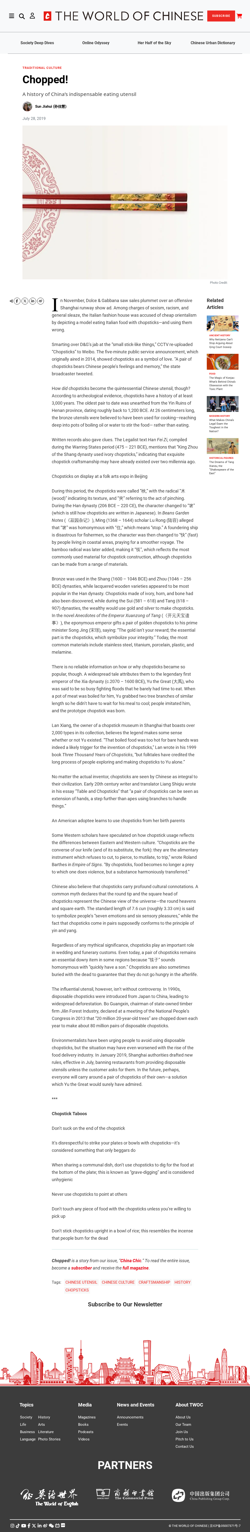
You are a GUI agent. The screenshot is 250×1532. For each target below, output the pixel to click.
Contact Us (185, 1446)
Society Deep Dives (37, 43)
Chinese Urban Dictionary (213, 43)
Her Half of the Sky (154, 43)
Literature (46, 1432)
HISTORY (183, 1282)
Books (83, 1424)
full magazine (136, 1267)
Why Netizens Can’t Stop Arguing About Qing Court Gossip (221, 343)
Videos (84, 1439)
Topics (26, 1405)
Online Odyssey (95, 43)
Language (28, 1439)
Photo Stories (49, 1439)
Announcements (130, 1417)
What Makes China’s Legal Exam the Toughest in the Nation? (221, 426)
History (44, 1417)
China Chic (130, 1260)
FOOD (212, 373)
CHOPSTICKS (77, 1290)
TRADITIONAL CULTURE (42, 68)
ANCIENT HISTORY (219, 335)
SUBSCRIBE (221, 16)
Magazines (87, 1417)
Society (26, 1417)
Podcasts (86, 1432)
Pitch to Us (185, 1439)
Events (122, 1424)
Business (27, 1432)
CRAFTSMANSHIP (154, 1282)
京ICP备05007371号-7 (225, 1526)
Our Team (183, 1424)
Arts (41, 1424)
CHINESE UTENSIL (81, 1282)
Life (23, 1424)
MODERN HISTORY (219, 416)
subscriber (81, 1267)
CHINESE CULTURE (118, 1282)
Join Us (182, 1432)
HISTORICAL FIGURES (221, 458)
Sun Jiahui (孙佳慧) (50, 106)
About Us (183, 1417)
